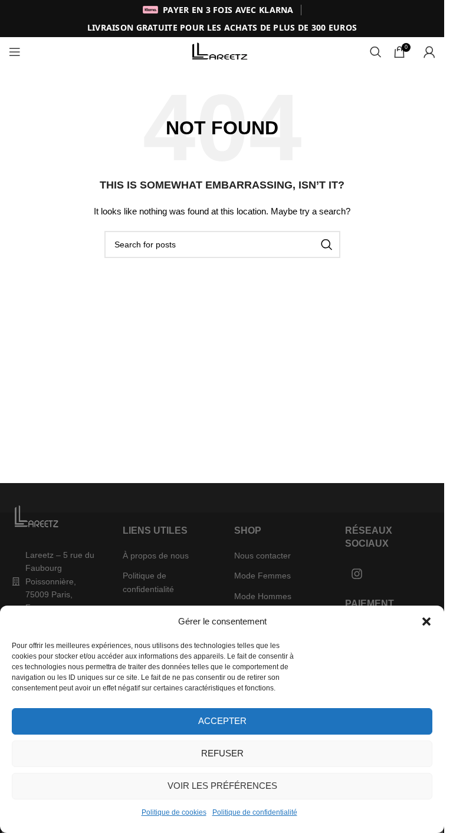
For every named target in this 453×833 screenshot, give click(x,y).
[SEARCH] (326, 244)
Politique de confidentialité (254, 812)
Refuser (222, 753)
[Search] (376, 52)
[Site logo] (222, 51)
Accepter (222, 721)
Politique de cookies (174, 812)
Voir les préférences (222, 786)
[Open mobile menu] (15, 52)
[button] (426, 621)
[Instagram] (357, 574)
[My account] (429, 52)
